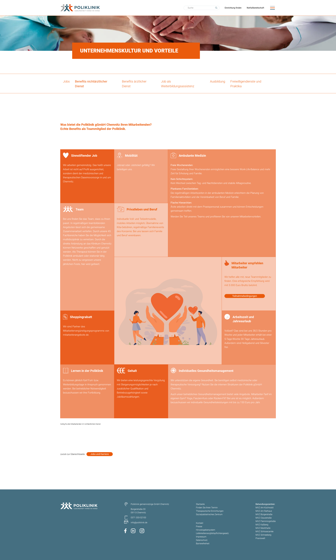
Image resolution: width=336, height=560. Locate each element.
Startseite (200, 504)
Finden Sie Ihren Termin (207, 507)
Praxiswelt (260, 538)
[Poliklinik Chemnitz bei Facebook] (125, 531)
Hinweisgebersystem (205, 530)
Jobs (66, 81)
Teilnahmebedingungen (244, 296)
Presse (199, 526)
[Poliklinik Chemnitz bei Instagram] (142, 531)
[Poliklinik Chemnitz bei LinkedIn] (133, 531)
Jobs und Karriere (99, 454)
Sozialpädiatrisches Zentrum (209, 514)
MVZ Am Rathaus (264, 511)
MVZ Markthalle (263, 528)
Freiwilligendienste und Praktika (245, 84)
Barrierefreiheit (202, 543)
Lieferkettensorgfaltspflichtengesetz (212, 533)
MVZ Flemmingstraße (266, 521)
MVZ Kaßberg (262, 524)
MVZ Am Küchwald (264, 507)
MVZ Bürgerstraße (264, 514)
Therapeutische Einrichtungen (210, 511)
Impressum (201, 536)
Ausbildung (217, 81)
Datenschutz (202, 540)
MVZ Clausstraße (264, 518)
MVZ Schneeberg (263, 535)
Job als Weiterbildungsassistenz (177, 84)
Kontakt (199, 523)
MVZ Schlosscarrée (264, 531)
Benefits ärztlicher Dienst (134, 84)
